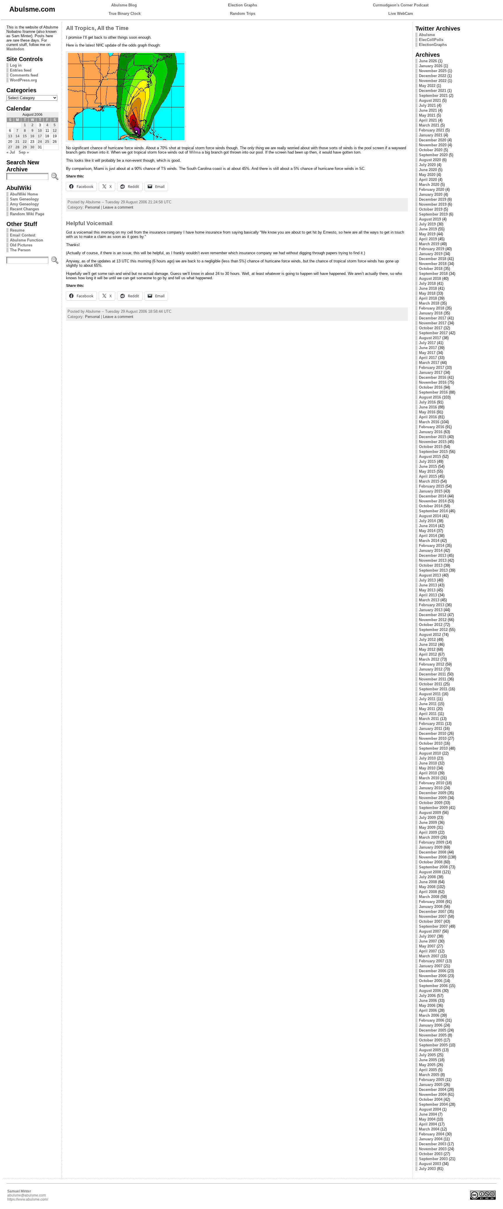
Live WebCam (400, 13)
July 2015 (427, 461)
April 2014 (428, 536)
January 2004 (430, 1139)
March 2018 (429, 303)
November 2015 (433, 442)
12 (55, 130)
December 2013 (432, 555)
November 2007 (433, 916)
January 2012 (430, 669)
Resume (17, 230)
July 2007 (427, 936)
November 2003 (433, 1149)
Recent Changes (24, 209)
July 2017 (427, 343)
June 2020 (428, 170)
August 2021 (430, 100)
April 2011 (428, 714)
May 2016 (427, 412)
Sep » (24, 152)
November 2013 (433, 560)
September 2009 (433, 808)
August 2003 (430, 1164)
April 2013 (428, 595)
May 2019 (427, 234)
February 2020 (431, 189)
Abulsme (427, 35)
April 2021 (428, 120)
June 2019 (428, 229)
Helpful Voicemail (89, 223)
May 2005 (427, 1065)
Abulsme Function (26, 240)
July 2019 (427, 224)
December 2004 (432, 1089)
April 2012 (428, 654)
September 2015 (433, 451)
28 (17, 147)
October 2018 (430, 268)
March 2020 (429, 184)
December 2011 (432, 674)
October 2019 (430, 209)
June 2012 (428, 644)
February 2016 (431, 427)
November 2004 (433, 1094)
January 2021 (430, 135)
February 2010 (431, 783)
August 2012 (430, 634)
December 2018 (432, 259)
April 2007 (428, 951)
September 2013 (433, 570)
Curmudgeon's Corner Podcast (400, 5)
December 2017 (432, 318)
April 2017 (428, 357)
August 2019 (430, 219)
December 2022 (432, 76)
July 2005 (427, 1055)
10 (40, 130)
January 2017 (430, 372)
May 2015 (427, 471)
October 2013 (430, 565)
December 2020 (432, 140)
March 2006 (429, 1015)
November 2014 (433, 501)
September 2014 (433, 511)
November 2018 (433, 264)
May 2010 (427, 768)
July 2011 (427, 699)
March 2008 (429, 897)
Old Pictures (21, 245)
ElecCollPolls (431, 40)
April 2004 (428, 1124)
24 (40, 141)
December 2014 (432, 496)
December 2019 (432, 199)
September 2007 (433, 926)
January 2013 (430, 610)
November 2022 (433, 81)
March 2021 (429, 125)
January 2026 (430, 66)
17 (40, 136)
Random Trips (242, 13)
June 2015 (428, 466)
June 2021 (428, 110)
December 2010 (432, 733)
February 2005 (431, 1080)
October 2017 (430, 328)
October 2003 (430, 1154)
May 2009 (427, 827)
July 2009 (427, 817)
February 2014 (431, 545)
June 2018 (428, 288)
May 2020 (427, 175)
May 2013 (427, 590)
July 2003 (427, 1169)
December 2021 (432, 90)
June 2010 (428, 763)
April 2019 (428, 239)
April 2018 (428, 298)
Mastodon (15, 49)
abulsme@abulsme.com (26, 1195)
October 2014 (430, 506)
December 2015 (432, 437)
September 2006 (433, 986)
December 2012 (432, 615)
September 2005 (433, 1045)
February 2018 (431, 308)
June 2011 (428, 704)
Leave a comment (118, 207)
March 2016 (429, 422)
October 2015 (430, 447)
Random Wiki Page (27, 214)
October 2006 (430, 981)
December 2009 (432, 793)
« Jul (10, 152)
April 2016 (428, 417)
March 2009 (429, 837)
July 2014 (427, 521)
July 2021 (427, 105)
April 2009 (428, 832)
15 (25, 136)
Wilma (195, 152)
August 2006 (430, 990)
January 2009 (430, 847)
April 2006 (428, 1010)
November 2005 (433, 1035)
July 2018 (427, 283)
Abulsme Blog (124, 5)
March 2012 (429, 659)
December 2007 (432, 911)
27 (10, 147)
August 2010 (430, 753)
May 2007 (427, 946)
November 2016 (433, 382)
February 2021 (431, 130)
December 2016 (432, 377)
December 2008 (432, 852)
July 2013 (427, 580)
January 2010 (430, 788)
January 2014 (430, 550)
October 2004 (430, 1099)
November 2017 (433, 323)
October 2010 (430, 743)
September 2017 (433, 333)
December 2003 (432, 1144)
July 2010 (427, 758)
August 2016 (430, 397)
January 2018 (430, 313)
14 (17, 136)
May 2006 (427, 1005)
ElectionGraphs (433, 44)
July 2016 (427, 402)
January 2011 (430, 728)
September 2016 (433, 392)
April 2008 (428, 892)
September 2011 (433, 689)
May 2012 (427, 649)
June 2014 (428, 526)
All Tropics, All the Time (97, 28)
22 (25, 141)
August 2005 (430, 1050)
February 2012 (431, 664)
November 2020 (433, 145)
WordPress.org (23, 80)
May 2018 (427, 293)
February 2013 (431, 605)
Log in (16, 65)
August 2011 (430, 694)
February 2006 (431, 1020)
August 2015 (430, 456)
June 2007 (428, 941)
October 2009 (430, 803)
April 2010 (428, 773)
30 (32, 147)
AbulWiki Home (24, 194)
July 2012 (427, 639)
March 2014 (429, 540)
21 (17, 141)
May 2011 (427, 709)
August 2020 (430, 160)
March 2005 (429, 1075)
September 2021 (433, 95)
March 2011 (429, 718)
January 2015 (430, 491)
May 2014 (427, 531)
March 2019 (429, 244)
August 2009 (430, 812)
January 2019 (430, 254)
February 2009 (431, 842)
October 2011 (430, 684)
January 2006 (430, 1025)
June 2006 (428, 1000)
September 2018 (433, 273)
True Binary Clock (125, 13)
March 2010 (429, 778)
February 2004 (431, 1134)
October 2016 (430, 387)
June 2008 (428, 882)
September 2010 (433, 748)
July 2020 (427, 165)
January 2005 (430, 1084)
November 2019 (433, 204)
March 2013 (429, 600)
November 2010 (433, 738)
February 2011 (431, 723)
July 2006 (427, 995)
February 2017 (431, 367)
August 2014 (430, 516)
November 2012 (433, 620)
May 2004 (427, 1119)
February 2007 (431, 961)
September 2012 (433, 629)
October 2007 (430, 921)
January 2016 (430, 432)
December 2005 (432, 1030)
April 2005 (428, 1070)
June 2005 (428, 1060)
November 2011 (432, 679)
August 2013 (430, 575)
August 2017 (430, 338)
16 (32, 136)
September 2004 (433, 1104)
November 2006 (433, 976)
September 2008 (433, 867)
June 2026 (428, 61)
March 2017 (429, 362)
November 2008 (433, 857)
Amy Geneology (24, 204)
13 (10, 136)
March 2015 (429, 481)
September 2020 (433, 155)
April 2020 (428, 179)
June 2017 (428, 348)
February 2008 (431, 901)
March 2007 (429, 956)
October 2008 (430, 862)
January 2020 (430, 194)
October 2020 (430, 150)
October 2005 (430, 1040)
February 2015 (431, 486)
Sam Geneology (24, 199)
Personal (92, 207)
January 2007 (430, 966)
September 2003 (433, 1159)
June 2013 (428, 585)
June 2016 (428, 407)
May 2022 (427, 85)
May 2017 (427, 353)
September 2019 (433, 214)
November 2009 (433, 798)
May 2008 (427, 887)
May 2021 (427, 115)
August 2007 (430, 931)
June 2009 (428, 822)
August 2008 (430, 872)
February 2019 (431, 249)
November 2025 (433, 71)
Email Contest (22, 235)
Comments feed (24, 75)
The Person (20, 250)
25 (47, 141)
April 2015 (428, 476)
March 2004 (429, 1129)
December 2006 (432, 971)
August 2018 (430, 278)
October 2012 (430, 625)
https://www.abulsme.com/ (27, 1199)
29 (25, 147)
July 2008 (427, 877)
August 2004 (430, 1109)
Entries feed (20, 70)
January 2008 (430, 906)
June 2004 (428, 1114)
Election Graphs (242, 5)
